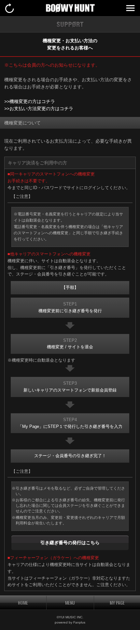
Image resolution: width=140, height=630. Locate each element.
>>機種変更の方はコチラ (29, 101)
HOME (23, 602)
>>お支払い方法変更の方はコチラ (38, 108)
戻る (10, 8)
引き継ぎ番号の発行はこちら (70, 542)
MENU (130, 8)
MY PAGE (117, 602)
